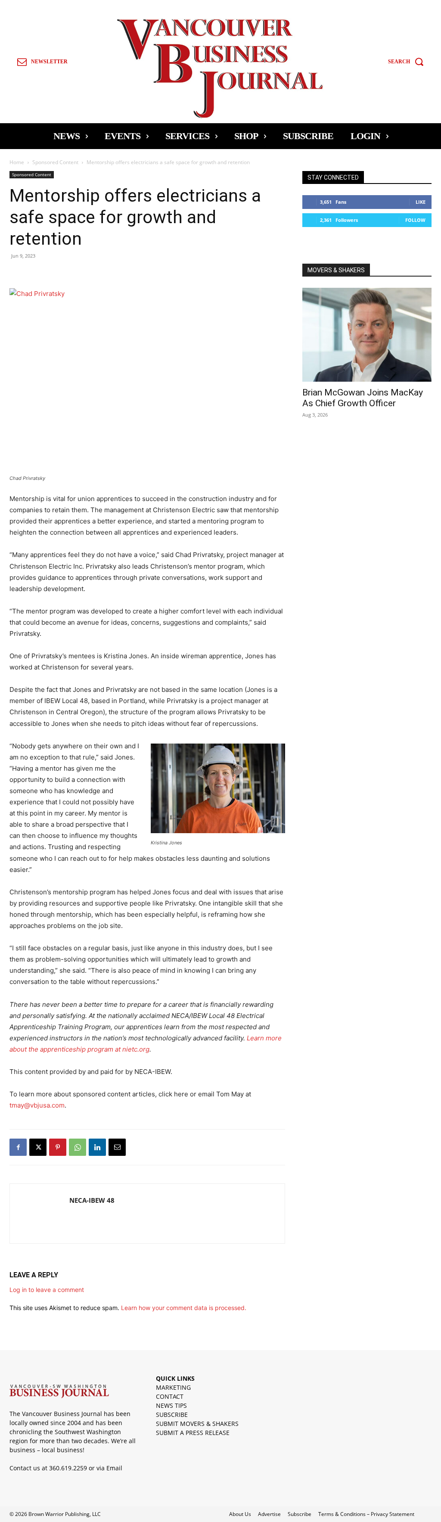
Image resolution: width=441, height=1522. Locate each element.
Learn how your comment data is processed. (183, 1307)
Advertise (269, 1514)
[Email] (117, 1147)
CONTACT (169, 1396)
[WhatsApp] (77, 1147)
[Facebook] (18, 1147)
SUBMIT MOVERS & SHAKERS (197, 1423)
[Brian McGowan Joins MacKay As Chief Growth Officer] (367, 335)
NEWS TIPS (171, 1405)
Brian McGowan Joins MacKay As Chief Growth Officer (362, 397)
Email (114, 1468)
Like (420, 202)
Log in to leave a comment (46, 1289)
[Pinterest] (57, 1147)
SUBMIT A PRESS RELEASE (193, 1433)
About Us (240, 1514)
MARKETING (173, 1387)
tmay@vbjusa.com (37, 1105)
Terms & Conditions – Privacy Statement (366, 1514)
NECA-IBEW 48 (92, 1200)
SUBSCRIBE (172, 1414)
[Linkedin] (97, 1147)
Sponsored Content (55, 162)
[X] (38, 1147)
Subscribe (299, 1514)
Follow (415, 220)
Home (16, 162)
